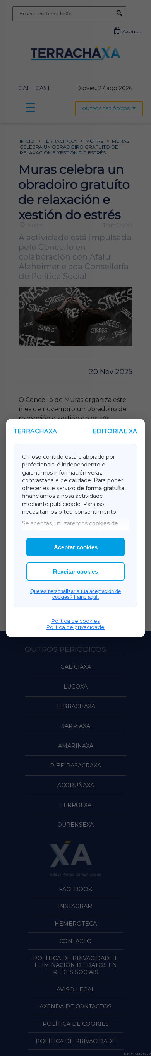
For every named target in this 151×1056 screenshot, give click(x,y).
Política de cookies (75, 621)
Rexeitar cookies (75, 571)
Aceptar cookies (76, 547)
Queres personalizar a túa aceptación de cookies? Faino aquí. (75, 594)
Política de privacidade (75, 627)
